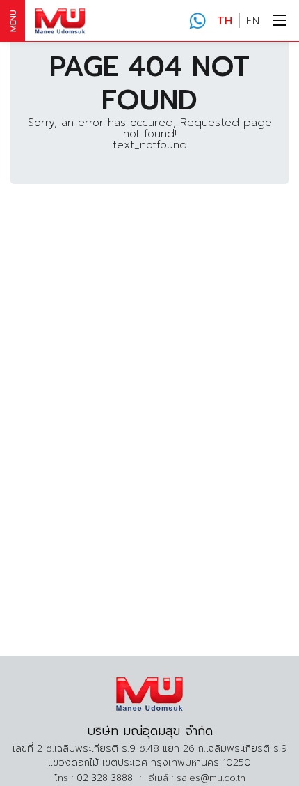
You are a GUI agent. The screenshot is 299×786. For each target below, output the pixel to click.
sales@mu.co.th (211, 778)
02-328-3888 (197, 21)
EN (252, 21)
